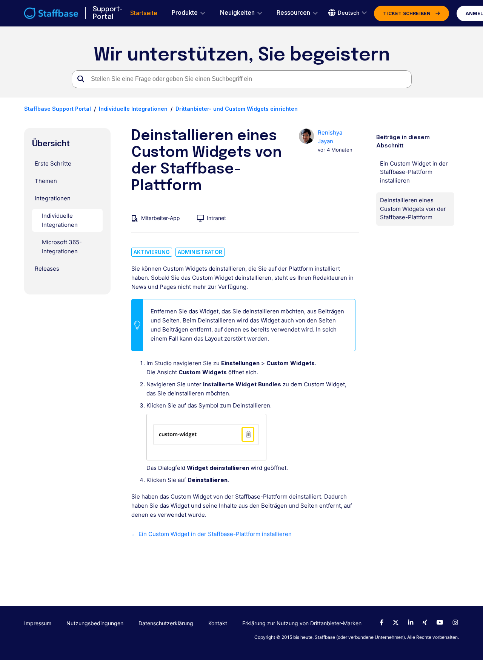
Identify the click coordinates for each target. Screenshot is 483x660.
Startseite (143, 13)
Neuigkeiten (237, 12)
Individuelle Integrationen (133, 108)
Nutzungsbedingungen (94, 623)
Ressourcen (293, 12)
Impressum (37, 623)
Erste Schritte (53, 163)
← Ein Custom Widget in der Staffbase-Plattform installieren (211, 534)
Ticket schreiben (407, 13)
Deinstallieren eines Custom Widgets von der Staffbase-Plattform (413, 209)
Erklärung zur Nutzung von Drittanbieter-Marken (301, 623)
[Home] (51, 13)
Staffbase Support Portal (57, 108)
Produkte (185, 12)
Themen (46, 180)
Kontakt (217, 623)
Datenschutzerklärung (165, 623)
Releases (47, 268)
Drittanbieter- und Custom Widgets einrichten (236, 108)
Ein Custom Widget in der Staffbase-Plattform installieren (414, 172)
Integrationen (53, 198)
